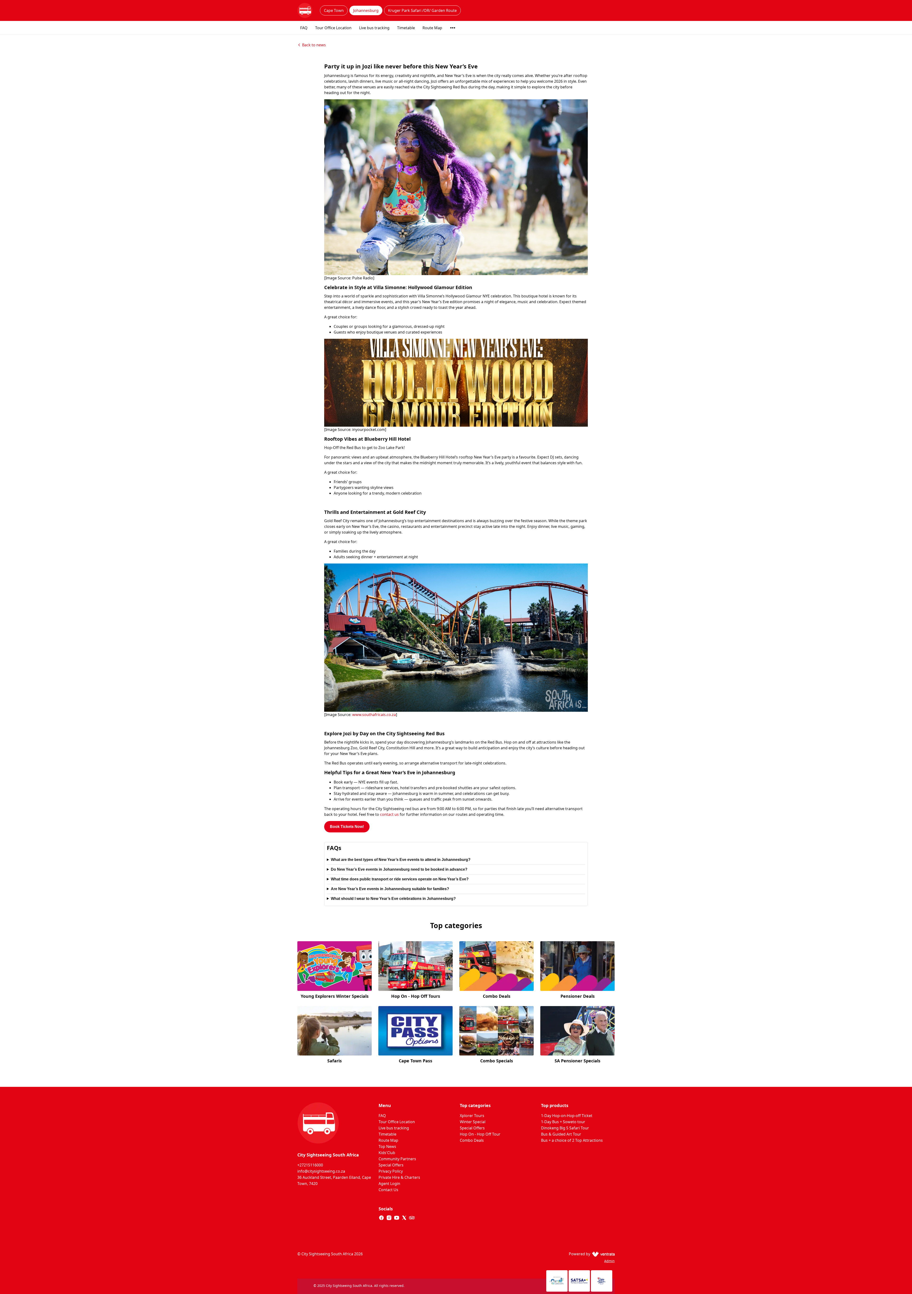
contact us (389, 814)
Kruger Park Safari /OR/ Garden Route (422, 10)
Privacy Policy (391, 1171)
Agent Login (389, 1183)
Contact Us (388, 1189)
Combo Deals (472, 1140)
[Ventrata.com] (602, 1253)
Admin (609, 1261)
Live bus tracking (374, 27)
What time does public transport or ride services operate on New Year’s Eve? (400, 879)
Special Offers (391, 1165)
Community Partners (397, 1158)
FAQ (304, 27)
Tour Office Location (333, 27)
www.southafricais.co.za (374, 714)
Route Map (432, 27)
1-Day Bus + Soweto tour (563, 1121)
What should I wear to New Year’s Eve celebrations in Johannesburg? (393, 899)
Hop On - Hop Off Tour (480, 1134)
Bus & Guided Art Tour (561, 1134)
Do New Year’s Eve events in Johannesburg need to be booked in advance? (399, 869)
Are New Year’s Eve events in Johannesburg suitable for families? (390, 889)
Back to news (314, 45)
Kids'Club (387, 1152)
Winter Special (472, 1121)
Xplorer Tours (472, 1115)
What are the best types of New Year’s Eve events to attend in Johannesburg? (400, 860)
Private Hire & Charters (399, 1177)
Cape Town (334, 10)
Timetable (406, 27)
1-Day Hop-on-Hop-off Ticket (566, 1115)
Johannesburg (366, 10)
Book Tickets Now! (347, 827)
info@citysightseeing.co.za (321, 1171)
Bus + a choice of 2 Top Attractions (572, 1140)
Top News (387, 1146)
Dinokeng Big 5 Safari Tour (565, 1128)
